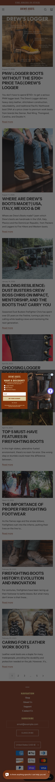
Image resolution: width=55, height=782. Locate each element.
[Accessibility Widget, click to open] (50, 391)
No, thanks (14, 402)
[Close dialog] (52, 374)
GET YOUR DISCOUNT (14, 398)
